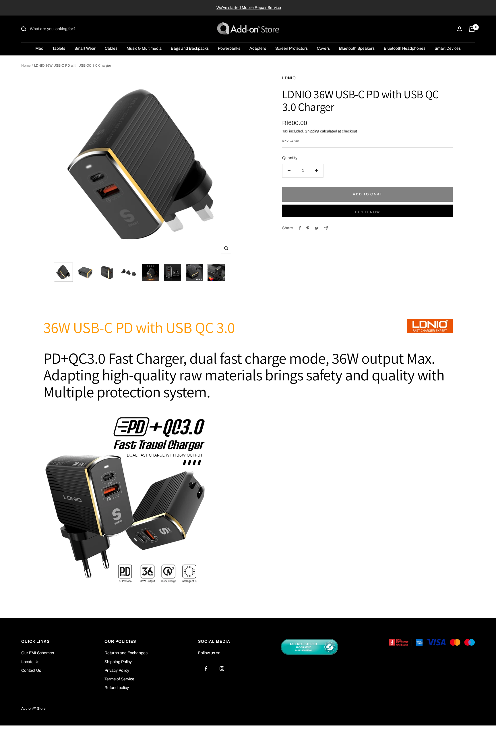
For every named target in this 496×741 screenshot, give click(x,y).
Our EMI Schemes (37, 653)
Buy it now (367, 212)
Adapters (257, 49)
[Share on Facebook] (300, 228)
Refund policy (116, 688)
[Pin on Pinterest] (307, 228)
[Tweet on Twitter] (316, 228)
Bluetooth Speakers (357, 49)
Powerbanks (229, 49)
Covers (323, 49)
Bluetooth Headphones (404, 49)
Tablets (58, 49)
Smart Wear (85, 49)
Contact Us (31, 670)
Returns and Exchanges (126, 653)
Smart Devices (448, 49)
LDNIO (289, 78)
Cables (111, 49)
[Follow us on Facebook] (206, 669)
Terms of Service (119, 679)
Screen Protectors (291, 49)
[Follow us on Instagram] (222, 669)
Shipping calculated (321, 131)
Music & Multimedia (144, 49)
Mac (39, 49)
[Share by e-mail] (326, 228)
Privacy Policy (116, 670)
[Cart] (472, 29)
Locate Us (30, 662)
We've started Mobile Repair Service (248, 7)
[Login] (459, 29)
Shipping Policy (118, 662)
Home (26, 65)
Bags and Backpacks (190, 49)
